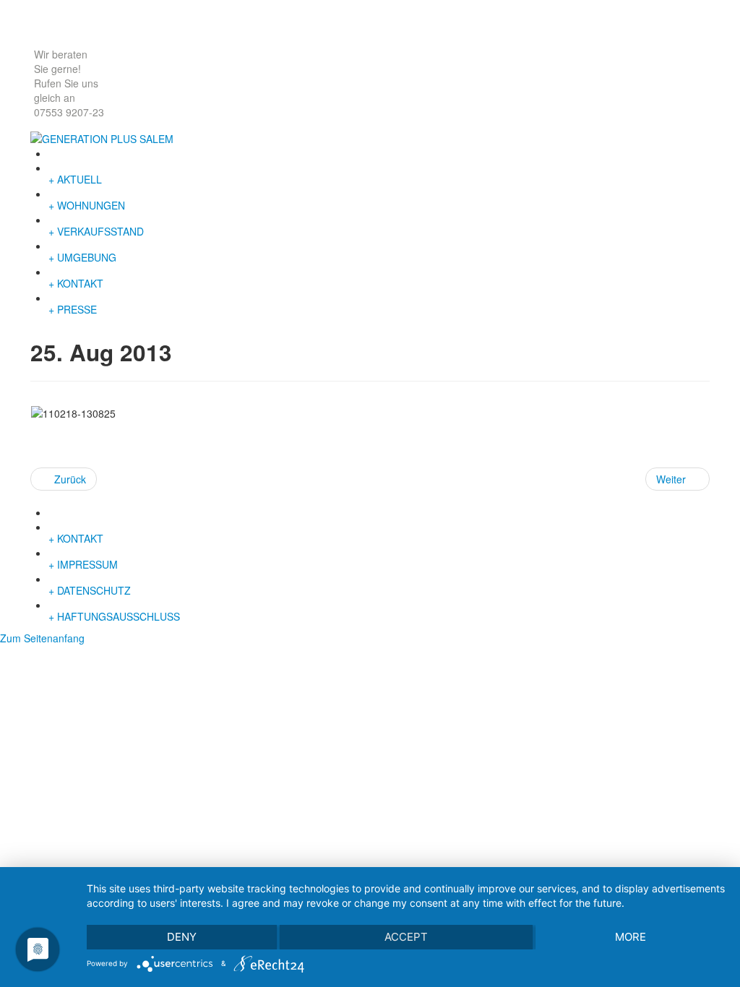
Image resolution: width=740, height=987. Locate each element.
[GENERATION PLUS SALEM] (101, 137)
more (630, 937)
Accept (406, 937)
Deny (182, 937)
